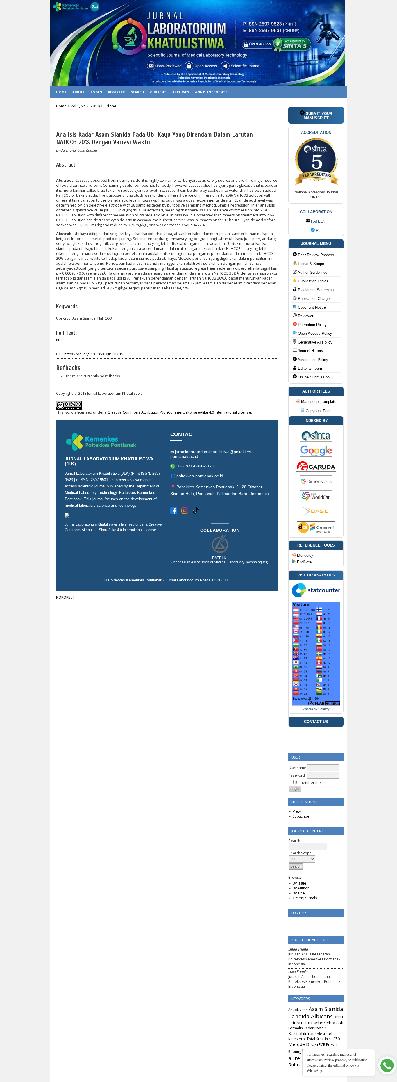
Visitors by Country (316, 709)
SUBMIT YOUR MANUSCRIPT (318, 115)
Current (158, 92)
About (78, 92)
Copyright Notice (311, 307)
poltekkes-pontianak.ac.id (199, 476)
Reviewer (305, 316)
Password (297, 775)
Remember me (308, 782)
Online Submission (313, 377)
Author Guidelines (312, 272)
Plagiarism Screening (315, 290)
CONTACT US (316, 722)
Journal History (310, 351)
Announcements (211, 92)
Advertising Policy (312, 359)
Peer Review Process (315, 255)
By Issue (299, 883)
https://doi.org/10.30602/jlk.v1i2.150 (94, 354)
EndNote (304, 562)
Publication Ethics (312, 281)
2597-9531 (100, 480)
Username (297, 767)
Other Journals (305, 898)
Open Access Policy (314, 333)
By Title (299, 893)
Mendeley (304, 555)
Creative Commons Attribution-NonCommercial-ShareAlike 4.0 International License (179, 412)
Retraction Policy (312, 325)
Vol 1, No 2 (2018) (85, 106)
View (297, 811)
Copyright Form (318, 411)
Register (116, 92)
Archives (180, 92)
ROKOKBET (65, 597)
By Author (301, 888)
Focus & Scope (310, 263)
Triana (110, 106)
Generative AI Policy (314, 342)
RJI (318, 230)
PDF (59, 340)
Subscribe (301, 816)
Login (96, 92)
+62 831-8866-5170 (195, 466)
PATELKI (318, 221)
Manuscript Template (318, 401)
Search (137, 92)
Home (61, 92)
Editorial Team (309, 368)
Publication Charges (314, 298)
